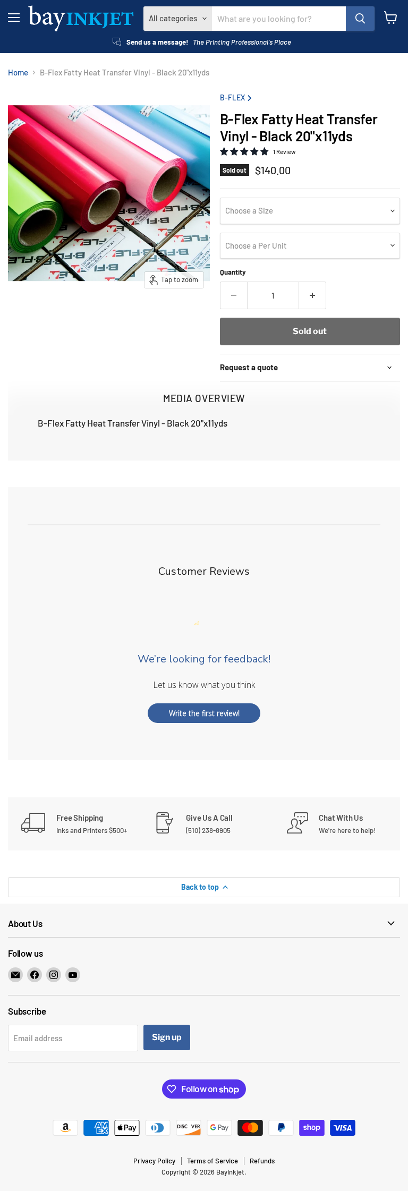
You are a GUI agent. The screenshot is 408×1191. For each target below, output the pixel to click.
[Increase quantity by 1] (312, 295)
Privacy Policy (154, 1160)
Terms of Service (212, 1160)
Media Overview (204, 398)
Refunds (262, 1160)
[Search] (360, 18)
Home (18, 72)
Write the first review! (204, 713)
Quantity (233, 272)
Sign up (167, 1037)
